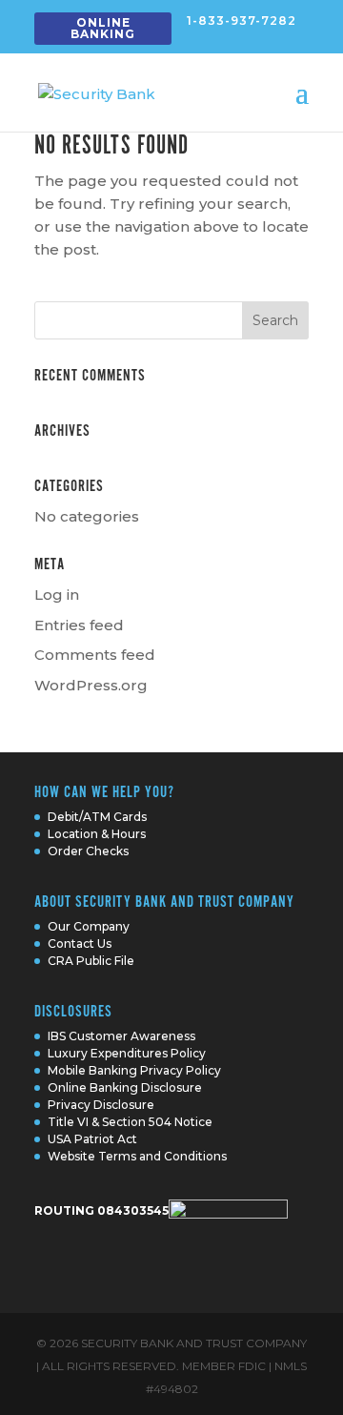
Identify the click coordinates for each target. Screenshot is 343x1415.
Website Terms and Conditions (137, 1156)
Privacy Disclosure (101, 1104)
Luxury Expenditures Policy (127, 1053)
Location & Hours (97, 834)
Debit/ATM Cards (97, 817)
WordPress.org (91, 685)
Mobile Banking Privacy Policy (134, 1070)
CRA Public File (91, 961)
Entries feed (79, 625)
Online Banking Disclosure (125, 1087)
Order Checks (88, 851)
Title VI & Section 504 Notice (130, 1122)
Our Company (89, 926)
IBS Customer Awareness (121, 1036)
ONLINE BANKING (103, 28)
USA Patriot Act (92, 1139)
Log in (56, 594)
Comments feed (94, 655)
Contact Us (79, 943)
